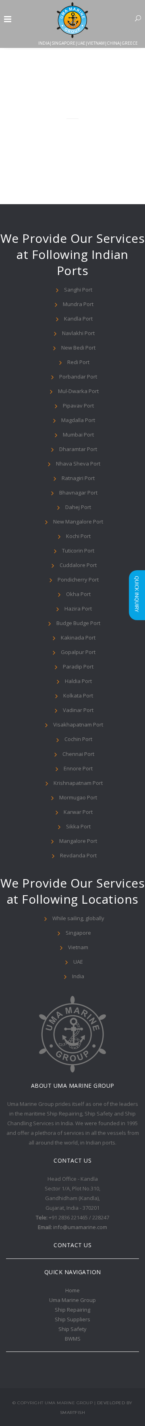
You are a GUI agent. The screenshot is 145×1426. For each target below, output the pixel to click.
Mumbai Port (78, 434)
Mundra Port (78, 304)
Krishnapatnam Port (78, 782)
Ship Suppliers (72, 1319)
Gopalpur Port (78, 652)
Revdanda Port (78, 855)
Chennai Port (78, 753)
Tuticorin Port (78, 550)
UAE (78, 961)
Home (72, 1290)
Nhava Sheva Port (78, 463)
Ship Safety (72, 1329)
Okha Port (78, 594)
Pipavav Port (78, 405)
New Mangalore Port (78, 521)
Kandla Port (78, 318)
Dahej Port (78, 507)
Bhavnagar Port (78, 492)
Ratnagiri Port (78, 478)
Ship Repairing (72, 1309)
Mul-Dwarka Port (78, 391)
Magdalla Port (78, 420)
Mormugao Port (78, 797)
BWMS (73, 1338)
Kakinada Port (78, 637)
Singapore (78, 932)
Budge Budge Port (78, 623)
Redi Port (78, 362)
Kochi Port (78, 536)
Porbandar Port (78, 376)
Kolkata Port (78, 695)
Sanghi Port (78, 289)
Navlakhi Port (78, 333)
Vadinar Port (78, 710)
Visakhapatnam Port (78, 724)
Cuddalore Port (78, 565)
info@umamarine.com (80, 1227)
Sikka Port (78, 826)
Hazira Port (78, 608)
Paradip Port (78, 666)
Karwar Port (78, 811)
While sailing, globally (78, 918)
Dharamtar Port (78, 449)
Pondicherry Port (78, 579)
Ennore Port (78, 768)
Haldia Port (78, 681)
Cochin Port (78, 739)
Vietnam (78, 947)
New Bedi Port (78, 347)
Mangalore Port (78, 840)
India (78, 976)
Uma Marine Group (72, 1300)
